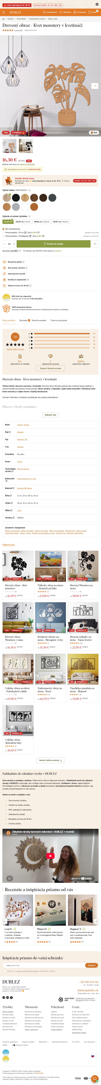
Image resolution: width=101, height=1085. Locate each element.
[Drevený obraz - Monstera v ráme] (18, 617)
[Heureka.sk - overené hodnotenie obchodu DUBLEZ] (5, 1052)
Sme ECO (75, 1042)
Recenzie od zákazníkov (81, 1015)
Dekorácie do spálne (32, 1015)
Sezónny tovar (7, 1027)
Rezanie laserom (23, 469)
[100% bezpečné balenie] (6, 308)
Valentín (54, 1012)
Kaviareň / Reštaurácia (75, 533)
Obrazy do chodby (41, 531)
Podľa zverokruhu (57, 1027)
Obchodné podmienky (59, 1042)
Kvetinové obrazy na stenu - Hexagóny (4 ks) (50, 638)
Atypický (20, 447)
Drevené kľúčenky (8, 1030)
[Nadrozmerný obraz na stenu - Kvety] (50, 669)
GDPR (4, 1045)
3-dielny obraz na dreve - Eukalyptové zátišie (17, 690)
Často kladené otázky (80, 1018)
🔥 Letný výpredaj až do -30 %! (17, 5)
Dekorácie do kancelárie (33, 1027)
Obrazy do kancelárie (56, 531)
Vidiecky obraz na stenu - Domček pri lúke (50, 587)
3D (26, 439)
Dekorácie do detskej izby (34, 1018)
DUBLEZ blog (77, 1030)
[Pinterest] (12, 999)
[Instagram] (8, 999)
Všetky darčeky (56, 1030)
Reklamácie (43, 1042)
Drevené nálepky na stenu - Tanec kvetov (81, 638)
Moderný (20, 432)
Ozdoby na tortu (8, 1021)
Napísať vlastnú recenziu (50, 368)
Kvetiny (20, 425)
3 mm (19, 510)
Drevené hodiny (8, 1015)
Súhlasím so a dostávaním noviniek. (31, 971)
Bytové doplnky (8, 1012)
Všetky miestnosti (31, 1030)
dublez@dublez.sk (88, 990)
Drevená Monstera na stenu (81, 587)
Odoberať (91, 965)
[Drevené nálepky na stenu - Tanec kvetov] (82, 617)
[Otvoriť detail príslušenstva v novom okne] (25, 233)
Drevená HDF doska (24, 488)
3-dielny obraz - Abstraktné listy (13, 741)
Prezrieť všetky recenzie (15, 349)
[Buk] (9, 146)
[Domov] (3, 19)
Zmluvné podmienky (40, 1079)
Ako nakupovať (89, 1042)
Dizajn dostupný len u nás (26, 479)
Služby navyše (77, 1027)
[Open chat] (95, 1079)
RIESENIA (39, 1073)
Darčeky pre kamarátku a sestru (43, 533)
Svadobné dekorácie (9, 1024)
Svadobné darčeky (57, 1024)
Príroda (26, 425)
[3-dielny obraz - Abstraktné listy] (18, 720)
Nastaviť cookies (22, 1045)
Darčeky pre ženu (57, 1015)
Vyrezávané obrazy (12, 533)
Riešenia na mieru (8, 1018)
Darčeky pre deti (57, 1021)
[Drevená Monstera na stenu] (82, 566)
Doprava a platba (28, 1042)
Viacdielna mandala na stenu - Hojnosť (82, 690)
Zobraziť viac (50, 415)
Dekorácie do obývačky (33, 1012)
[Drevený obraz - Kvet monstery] (18, 566)
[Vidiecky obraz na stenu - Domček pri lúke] (50, 566)
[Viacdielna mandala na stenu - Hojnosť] (82, 669)
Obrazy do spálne (27, 531)
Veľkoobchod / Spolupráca (81, 1021)
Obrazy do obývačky (12, 531)
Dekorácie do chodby (32, 1024)
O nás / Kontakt (77, 1012)
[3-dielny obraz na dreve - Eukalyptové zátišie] (18, 669)
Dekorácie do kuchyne (33, 1021)
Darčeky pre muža (57, 1018)
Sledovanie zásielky (79, 1033)
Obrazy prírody (81, 531)
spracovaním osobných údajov (27, 971)
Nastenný (20, 439)
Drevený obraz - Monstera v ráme (14, 638)
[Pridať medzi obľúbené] (95, 244)
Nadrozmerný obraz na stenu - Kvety (50, 690)
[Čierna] (26, 146)
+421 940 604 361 (89, 982)
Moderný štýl (70, 531)
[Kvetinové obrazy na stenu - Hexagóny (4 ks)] (50, 617)
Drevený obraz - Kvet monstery (16, 587)
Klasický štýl (61, 533)
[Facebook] (4, 999)
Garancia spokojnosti (9, 1042)
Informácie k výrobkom (80, 1024)
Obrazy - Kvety (25, 533)
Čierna (19, 462)
